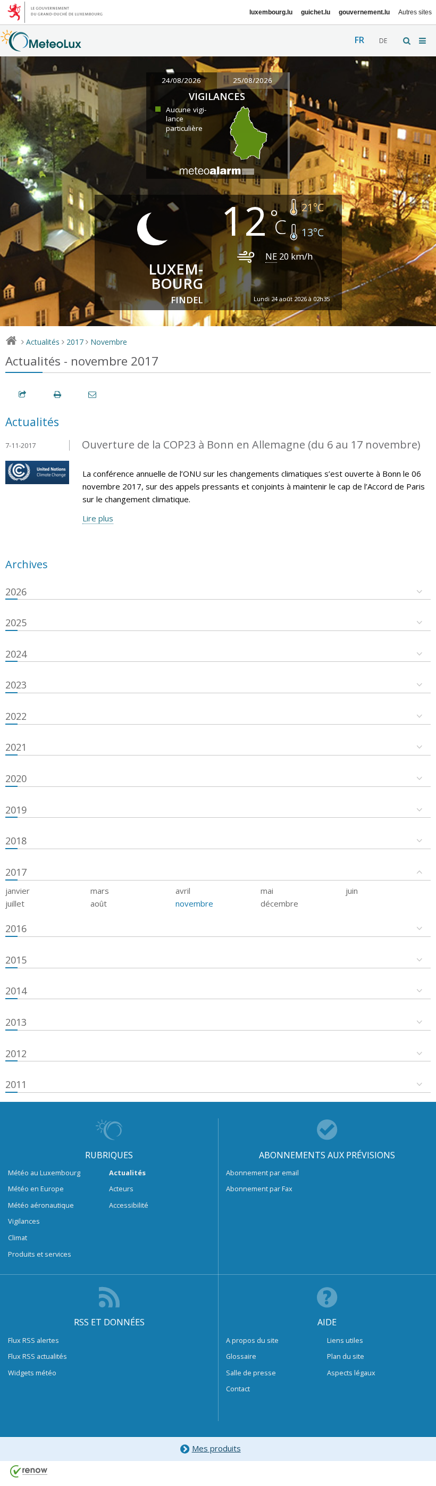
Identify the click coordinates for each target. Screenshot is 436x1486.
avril (182, 890)
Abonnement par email (262, 1172)
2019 (16, 809)
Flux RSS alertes (33, 1340)
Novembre (108, 342)
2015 (16, 959)
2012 (16, 1053)
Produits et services (39, 1254)
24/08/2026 (181, 80)
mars (99, 890)
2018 (16, 840)
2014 (16, 990)
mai (267, 890)
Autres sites (415, 12)
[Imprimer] (58, 394)
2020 (16, 778)
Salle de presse (251, 1372)
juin (352, 890)
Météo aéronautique (41, 1205)
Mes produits (216, 1448)
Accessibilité (128, 1205)
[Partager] (22, 394)
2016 (16, 928)
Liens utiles (345, 1340)
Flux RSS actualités (37, 1356)
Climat (17, 1237)
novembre (194, 903)
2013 (16, 1022)
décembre (279, 903)
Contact (238, 1388)
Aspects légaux (351, 1372)
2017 (74, 342)
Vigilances (24, 1221)
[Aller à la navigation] (423, 40)
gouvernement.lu (364, 12)
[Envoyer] (93, 394)
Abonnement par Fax (259, 1188)
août (98, 903)
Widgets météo (32, 1372)
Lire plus (97, 518)
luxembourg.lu (270, 12)
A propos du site (252, 1340)
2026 (16, 591)
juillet (14, 903)
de (383, 40)
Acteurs (121, 1188)
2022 (16, 716)
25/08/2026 (252, 80)
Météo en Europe (36, 1188)
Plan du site (345, 1356)
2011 (16, 1084)
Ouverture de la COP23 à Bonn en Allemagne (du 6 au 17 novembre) (251, 444)
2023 (16, 684)
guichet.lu (315, 12)
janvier (17, 890)
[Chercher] (407, 40)
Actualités (43, 342)
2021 (16, 747)
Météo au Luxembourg (44, 1172)
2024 (16, 653)
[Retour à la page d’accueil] (41, 46)
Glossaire (241, 1356)
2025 (16, 622)
